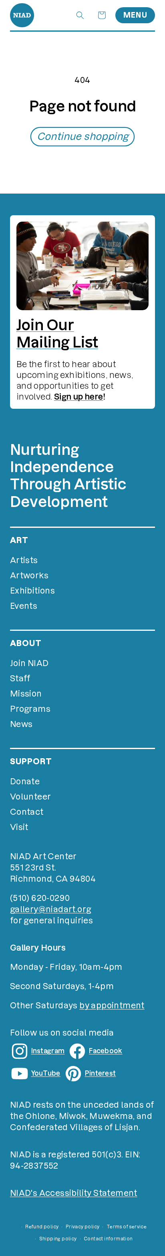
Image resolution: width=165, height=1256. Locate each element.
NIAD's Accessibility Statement (73, 1193)
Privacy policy (83, 1226)
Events (23, 606)
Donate (25, 781)
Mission (26, 693)
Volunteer (30, 796)
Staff (20, 678)
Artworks (29, 575)
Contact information (108, 1238)
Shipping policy (58, 1238)
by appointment (112, 1005)
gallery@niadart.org (50, 909)
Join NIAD (29, 663)
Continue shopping (83, 136)
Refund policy (41, 1226)
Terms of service (127, 1226)
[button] (80, 15)
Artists (24, 560)
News (21, 724)
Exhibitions (32, 590)
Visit (19, 827)
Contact (27, 812)
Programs (30, 709)
